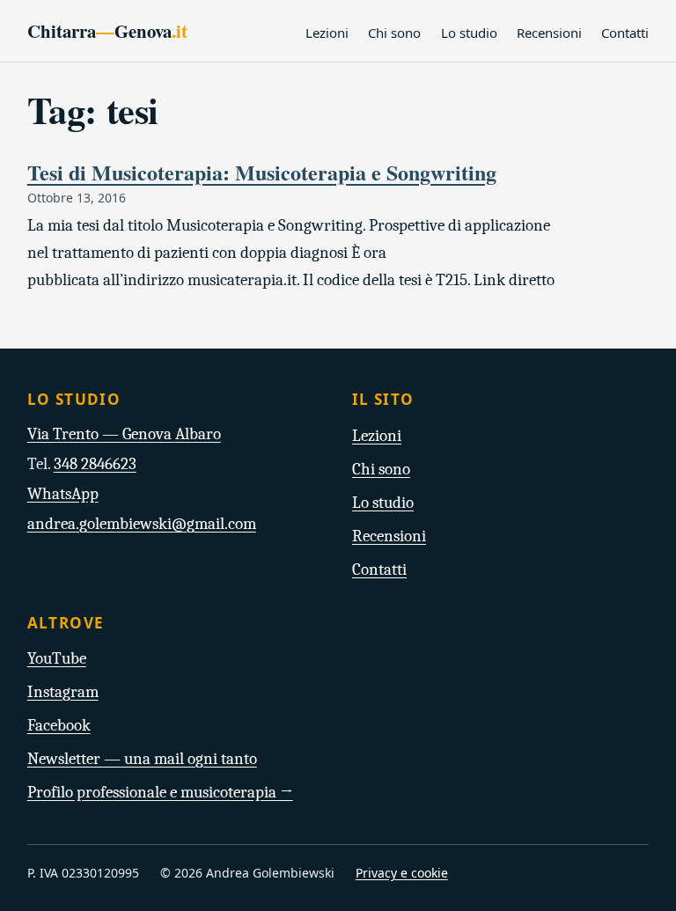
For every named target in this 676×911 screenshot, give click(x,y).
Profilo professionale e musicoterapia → (160, 792)
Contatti (625, 32)
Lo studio (469, 32)
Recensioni (549, 32)
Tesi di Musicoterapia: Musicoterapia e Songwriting (261, 172)
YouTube (56, 658)
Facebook (59, 725)
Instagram (63, 692)
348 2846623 (95, 464)
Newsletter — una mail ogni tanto (142, 758)
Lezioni (327, 32)
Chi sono (394, 32)
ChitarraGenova (107, 31)
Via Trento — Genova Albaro (124, 434)
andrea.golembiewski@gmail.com (141, 523)
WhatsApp (63, 493)
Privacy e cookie (402, 872)
